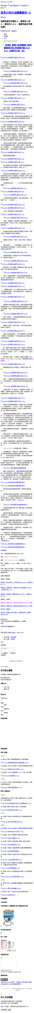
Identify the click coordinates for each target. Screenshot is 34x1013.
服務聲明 (18, 990)
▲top (2, 642)
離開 (9, 1009)
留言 (13, 632)
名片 (5, 38)
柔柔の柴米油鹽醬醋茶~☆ (16, 12)
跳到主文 (3, 17)
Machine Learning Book (14, 972)
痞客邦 (10, 632)
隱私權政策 (29, 988)
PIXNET (7, 988)
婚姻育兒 (14, 31)
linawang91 (9, 982)
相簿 (5, 34)
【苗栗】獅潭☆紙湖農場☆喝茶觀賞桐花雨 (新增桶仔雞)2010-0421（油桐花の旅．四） (18, 48)
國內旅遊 (13, 637)
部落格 (6, 36)
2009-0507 (5, 614)
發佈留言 (3, 655)
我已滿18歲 (4, 1009)
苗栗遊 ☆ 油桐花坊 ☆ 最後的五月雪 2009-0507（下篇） (17, 606)
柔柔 (2, 623)
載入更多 (3, 645)
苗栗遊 (13, 639)
